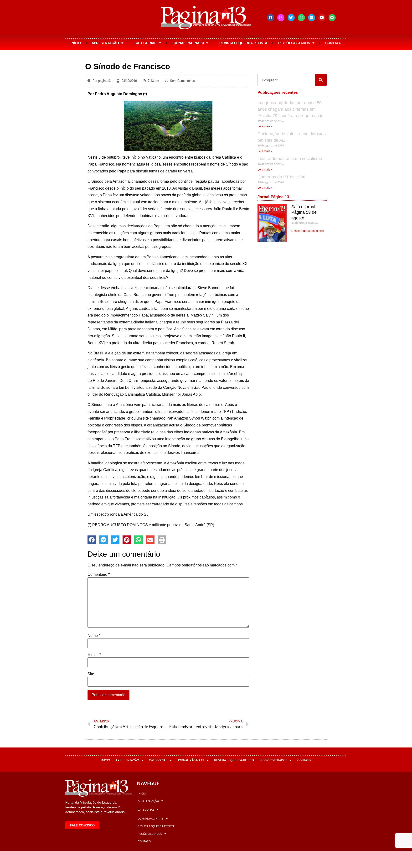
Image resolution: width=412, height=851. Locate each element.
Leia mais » (265, 126)
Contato (333, 43)
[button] (92, 539)
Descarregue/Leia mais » (307, 231)
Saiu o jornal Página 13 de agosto (304, 212)
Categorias (145, 43)
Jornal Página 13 (188, 43)
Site (91, 674)
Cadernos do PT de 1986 (281, 177)
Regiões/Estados (294, 43)
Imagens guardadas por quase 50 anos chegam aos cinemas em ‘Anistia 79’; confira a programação (291, 109)
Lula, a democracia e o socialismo (290, 158)
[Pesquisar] (321, 80)
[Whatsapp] (301, 17)
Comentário (99, 574)
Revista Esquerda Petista (243, 43)
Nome (94, 636)
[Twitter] (291, 17)
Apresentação (105, 43)
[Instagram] (280, 17)
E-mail (94, 655)
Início (76, 43)
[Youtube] (321, 17)
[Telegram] (311, 17)
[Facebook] (270, 17)
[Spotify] (332, 17)
